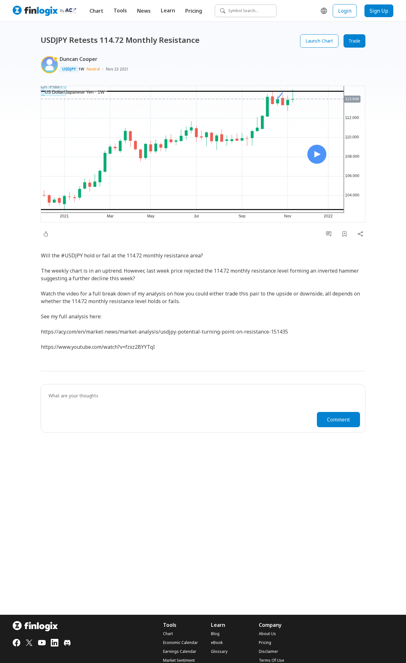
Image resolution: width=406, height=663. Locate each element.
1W (81, 69)
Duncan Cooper (78, 59)
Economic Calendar (180, 642)
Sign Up (379, 10)
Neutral (93, 69)
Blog (215, 633)
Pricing (193, 10)
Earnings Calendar (179, 651)
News (144, 10)
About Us (267, 633)
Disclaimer (268, 651)
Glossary (219, 651)
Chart (96, 10)
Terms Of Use (271, 660)
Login (344, 10)
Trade (354, 41)
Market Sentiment (179, 660)
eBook (217, 642)
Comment (338, 419)
